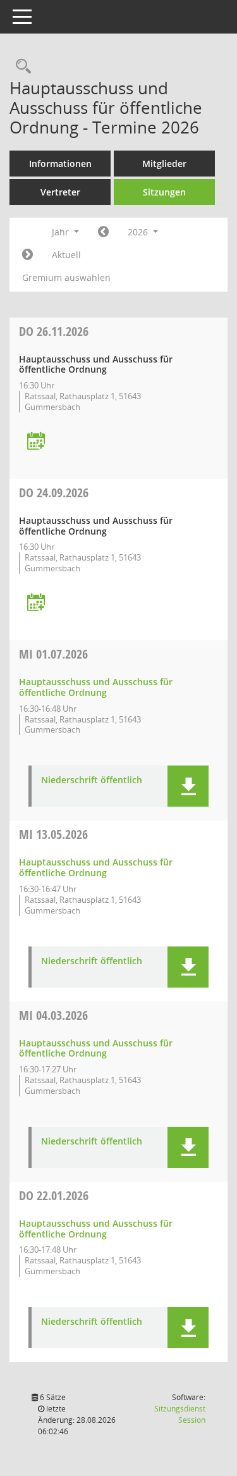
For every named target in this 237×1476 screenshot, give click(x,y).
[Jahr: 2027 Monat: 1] (27, 255)
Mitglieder (164, 164)
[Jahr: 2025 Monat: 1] (103, 232)
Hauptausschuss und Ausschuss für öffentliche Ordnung (96, 687)
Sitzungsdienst (179, 1414)
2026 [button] (139, 232)
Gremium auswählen (66, 277)
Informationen (60, 164)
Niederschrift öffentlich (91, 780)
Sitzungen (164, 192)
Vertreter (60, 192)
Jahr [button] (61, 232)
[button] (188, 786)
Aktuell (66, 255)
